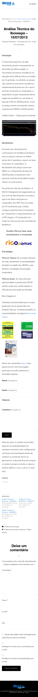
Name (9, 380)
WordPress (21, 692)
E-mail (5, 612)
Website (6, 400)
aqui (24, 363)
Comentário (7, 570)
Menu (33, 4)
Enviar (7, 435)
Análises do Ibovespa (11, 527)
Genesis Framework (29, 691)
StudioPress (13, 692)
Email (9, 390)
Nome (5, 600)
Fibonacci (22, 529)
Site (3, 623)
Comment (11, 409)
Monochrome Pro (17, 691)
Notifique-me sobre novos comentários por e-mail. (18, 648)
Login (27, 692)
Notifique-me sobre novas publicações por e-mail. (18, 659)
